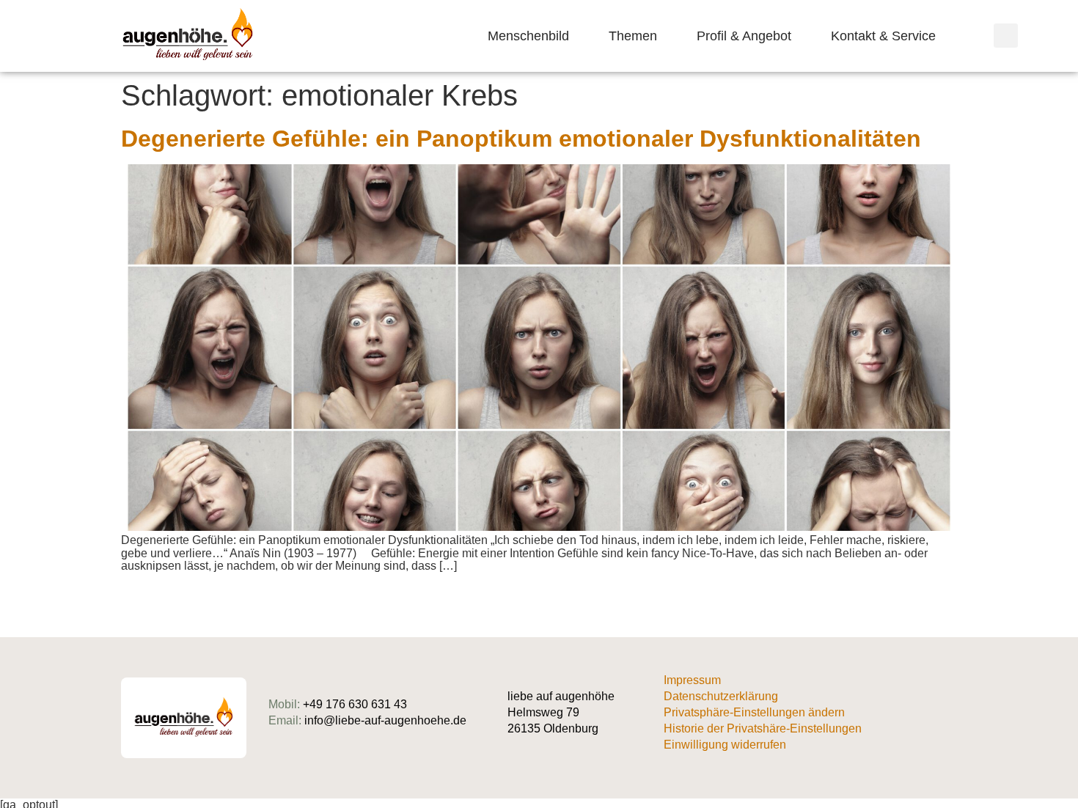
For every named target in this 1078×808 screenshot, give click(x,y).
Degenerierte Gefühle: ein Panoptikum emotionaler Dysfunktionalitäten (521, 138)
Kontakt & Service (883, 36)
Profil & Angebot (744, 36)
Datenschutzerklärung (721, 696)
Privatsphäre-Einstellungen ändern (754, 712)
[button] (1006, 35)
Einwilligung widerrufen (725, 744)
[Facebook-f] (951, 718)
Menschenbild (528, 36)
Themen (633, 36)
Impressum (692, 680)
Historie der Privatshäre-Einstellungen (763, 728)
